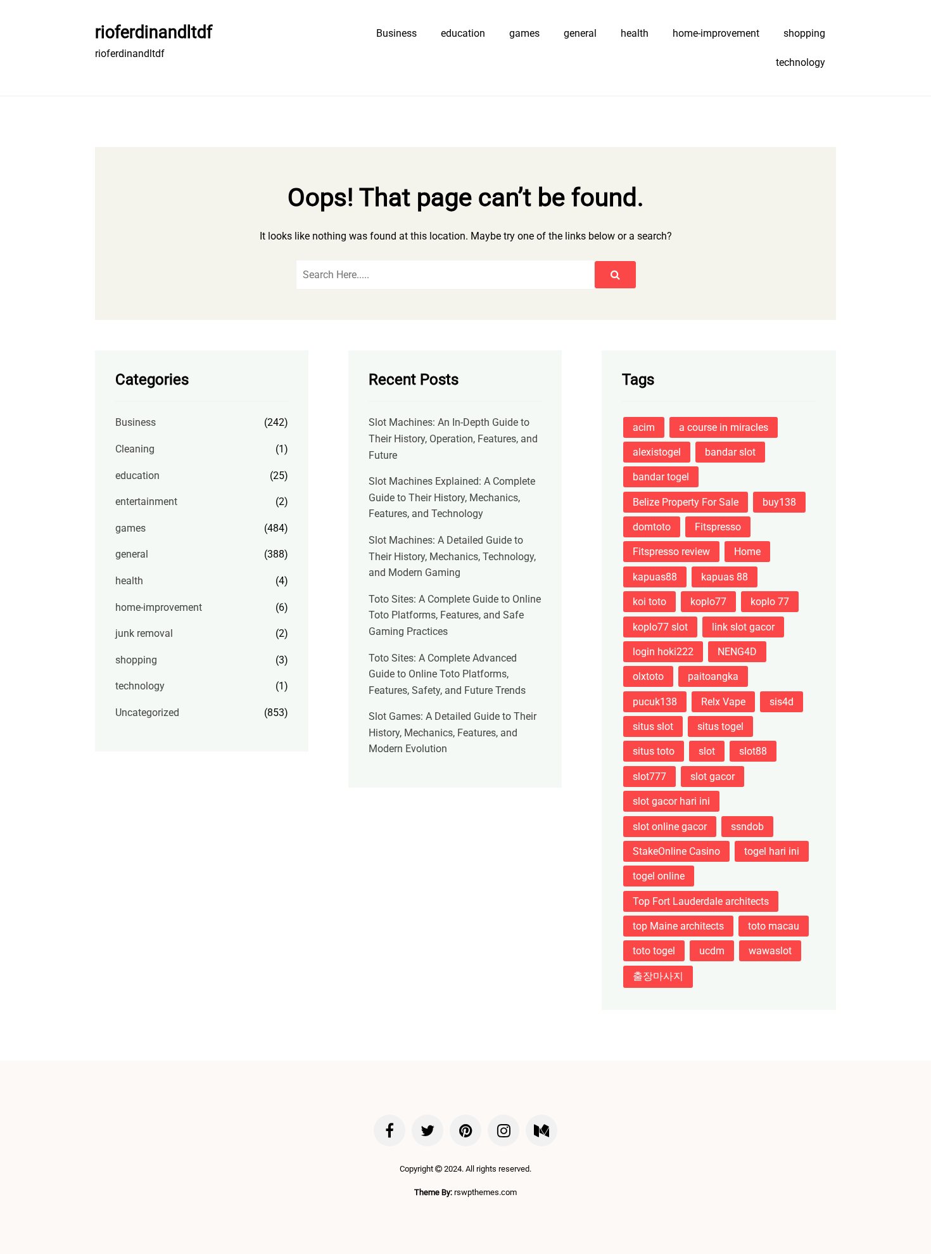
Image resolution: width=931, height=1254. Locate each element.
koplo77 (708, 602)
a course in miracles (723, 427)
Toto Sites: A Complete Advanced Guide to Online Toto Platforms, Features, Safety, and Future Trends (447, 674)
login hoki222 (663, 652)
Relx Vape (723, 702)
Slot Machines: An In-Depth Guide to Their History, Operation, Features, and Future (453, 438)
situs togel (720, 726)
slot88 (753, 751)
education (463, 33)
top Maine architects (678, 926)
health (635, 33)
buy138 (779, 502)
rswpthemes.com (485, 1192)
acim (644, 427)
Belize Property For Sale (685, 502)
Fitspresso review (671, 552)
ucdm (712, 951)
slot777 (649, 777)
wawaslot (770, 951)
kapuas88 (655, 577)
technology (800, 62)
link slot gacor (743, 627)
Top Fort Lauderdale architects (701, 901)
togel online (659, 876)
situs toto (653, 751)
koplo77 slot (660, 627)
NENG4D (737, 652)
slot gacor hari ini (671, 801)
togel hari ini (771, 851)
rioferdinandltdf (153, 32)
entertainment (146, 502)
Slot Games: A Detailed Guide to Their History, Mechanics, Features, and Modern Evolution (452, 732)
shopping (804, 33)
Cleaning (135, 449)
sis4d (782, 702)
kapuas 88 (724, 577)
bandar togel (661, 477)
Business (396, 33)
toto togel (654, 951)
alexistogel (657, 452)
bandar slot (730, 452)
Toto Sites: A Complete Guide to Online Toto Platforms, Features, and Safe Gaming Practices (455, 615)
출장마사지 (658, 976)
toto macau (773, 926)
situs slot (653, 726)
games (524, 33)
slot (707, 751)
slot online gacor (670, 827)
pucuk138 (655, 702)
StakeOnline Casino (676, 851)
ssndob (747, 827)
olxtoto (648, 676)
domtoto (652, 527)
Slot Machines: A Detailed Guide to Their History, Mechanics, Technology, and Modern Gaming (452, 556)
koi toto (649, 602)
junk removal (144, 633)
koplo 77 (769, 602)
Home (747, 552)
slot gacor (712, 777)
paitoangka (713, 676)
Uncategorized (147, 713)
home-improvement (716, 33)
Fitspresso (718, 527)
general (580, 33)
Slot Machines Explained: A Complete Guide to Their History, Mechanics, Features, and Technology (452, 497)
